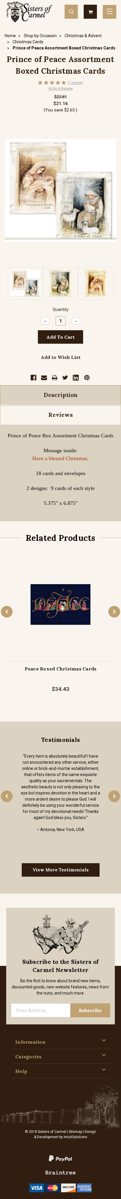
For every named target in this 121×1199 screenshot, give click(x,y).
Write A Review (60, 89)
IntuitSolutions (75, 1137)
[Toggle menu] (109, 12)
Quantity (60, 309)
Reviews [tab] (60, 414)
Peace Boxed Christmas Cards (61, 669)
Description (61, 394)
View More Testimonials (61, 870)
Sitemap (75, 1132)
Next (114, 611)
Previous (7, 611)
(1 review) (75, 83)
